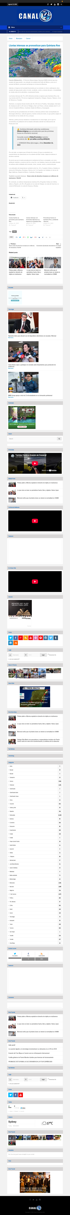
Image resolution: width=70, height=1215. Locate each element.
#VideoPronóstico (35, 137)
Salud (11, 909)
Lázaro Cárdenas (13, 868)
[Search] (59, 439)
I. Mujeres (12, 856)
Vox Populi (12, 932)
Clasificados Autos (14, 792)
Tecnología (12, 917)
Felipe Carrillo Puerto (14, 841)
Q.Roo (11, 905)
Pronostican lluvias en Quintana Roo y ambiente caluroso (50, 219)
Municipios (19, 38)
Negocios (12, 890)
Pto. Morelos (12, 902)
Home (10, 38)
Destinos (12, 819)
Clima (14, 231)
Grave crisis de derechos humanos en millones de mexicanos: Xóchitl (21, 245)
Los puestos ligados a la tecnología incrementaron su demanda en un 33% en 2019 (32, 1049)
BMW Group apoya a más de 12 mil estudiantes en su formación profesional (30, 395)
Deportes (12, 811)
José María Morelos (14, 864)
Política (11, 898)
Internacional (12, 860)
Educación (12, 826)
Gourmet (12, 849)
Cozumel (12, 804)
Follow (23, 1108)
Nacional (12, 887)
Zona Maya (12, 943)
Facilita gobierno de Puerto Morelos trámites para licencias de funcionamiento (30, 1057)
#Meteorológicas (23, 131)
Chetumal (12, 785)
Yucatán (11, 935)
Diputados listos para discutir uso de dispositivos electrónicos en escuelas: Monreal (32, 336)
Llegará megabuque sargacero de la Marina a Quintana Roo (39, 31)
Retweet (16, 1111)
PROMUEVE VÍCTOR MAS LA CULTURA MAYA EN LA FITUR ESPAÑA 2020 (30, 1062)
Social (11, 913)
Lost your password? (14, 659)
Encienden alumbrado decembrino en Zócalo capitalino (49, 245)
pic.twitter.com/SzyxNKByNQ (40, 139)
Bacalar (11, 770)
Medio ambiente (13, 875)
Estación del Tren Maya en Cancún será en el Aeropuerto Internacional (34, 704)
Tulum (11, 924)
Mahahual (12, 871)
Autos (11, 766)
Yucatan (11, 939)
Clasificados (12, 789)
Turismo (11, 928)
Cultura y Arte (13, 807)
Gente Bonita (13, 845)
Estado (11, 834)
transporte (12, 920)
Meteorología (13, 879)
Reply (11, 1111)
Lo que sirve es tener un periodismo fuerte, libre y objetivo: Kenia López (34, 272)
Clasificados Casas (14, 796)
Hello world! (11, 1045)
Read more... (11, 337)
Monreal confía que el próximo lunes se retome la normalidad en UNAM (52, 272)
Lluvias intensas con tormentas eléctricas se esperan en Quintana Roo (33, 219)
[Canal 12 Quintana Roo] (35, 15)
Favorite (22, 1111)
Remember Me (52, 655)
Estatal (11, 838)
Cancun (28, 38)
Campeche (12, 777)
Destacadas (12, 815)
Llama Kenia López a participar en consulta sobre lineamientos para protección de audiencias (32, 365)
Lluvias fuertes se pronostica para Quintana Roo (16, 219)
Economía (12, 823)
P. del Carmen (13, 894)
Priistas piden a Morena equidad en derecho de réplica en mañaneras (16, 272)
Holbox (11, 853)
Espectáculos (13, 830)
